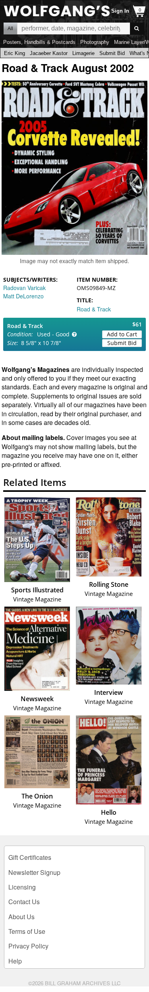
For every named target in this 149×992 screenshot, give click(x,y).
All (10, 28)
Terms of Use (26, 931)
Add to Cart (122, 334)
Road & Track (94, 309)
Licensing (22, 886)
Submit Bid (112, 53)
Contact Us (24, 901)
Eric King (14, 53)
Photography (94, 42)
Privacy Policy (28, 945)
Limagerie (83, 53)
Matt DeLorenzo (23, 296)
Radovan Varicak (24, 288)
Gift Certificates (29, 857)
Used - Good (53, 334)
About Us (21, 916)
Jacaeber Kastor (49, 53)
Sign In (120, 11)
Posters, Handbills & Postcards (39, 42)
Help (15, 960)
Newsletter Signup (34, 872)
